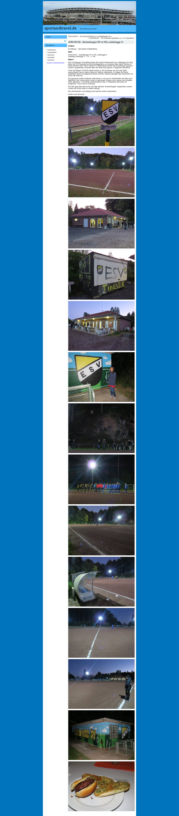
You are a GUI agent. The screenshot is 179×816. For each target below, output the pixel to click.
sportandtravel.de (60, 28)
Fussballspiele (51, 49)
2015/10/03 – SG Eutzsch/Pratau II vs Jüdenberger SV (89, 36)
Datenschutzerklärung (58, 62)
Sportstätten (50, 57)
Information (50, 60)
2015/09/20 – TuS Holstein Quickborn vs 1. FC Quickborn (111, 38)
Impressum (49, 62)
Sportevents (50, 55)
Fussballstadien (52, 52)
